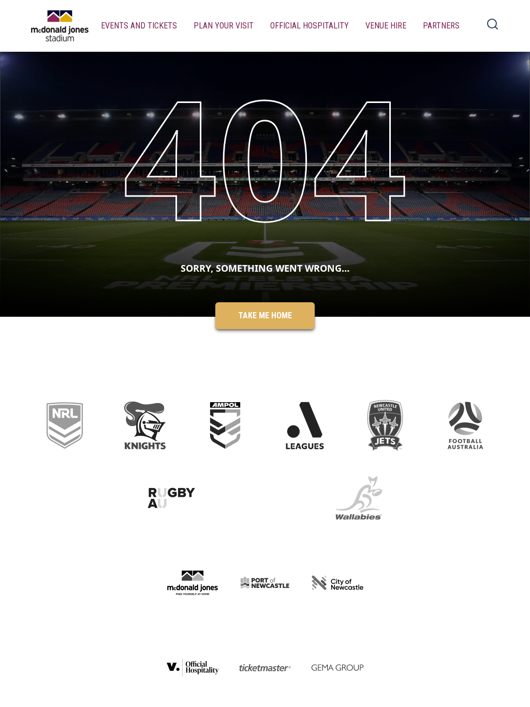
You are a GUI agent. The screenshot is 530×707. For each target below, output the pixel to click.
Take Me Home (265, 315)
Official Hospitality (309, 26)
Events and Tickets (139, 26)
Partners (441, 26)
